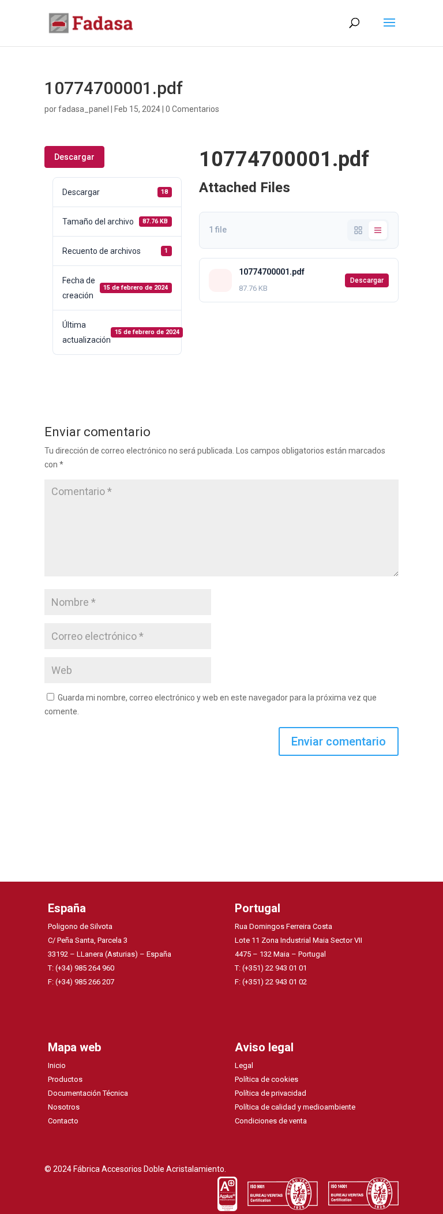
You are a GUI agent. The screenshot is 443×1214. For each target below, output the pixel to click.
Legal (244, 1065)
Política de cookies (266, 1079)
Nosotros (64, 1107)
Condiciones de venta (271, 1120)
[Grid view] (358, 230)
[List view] (378, 230)
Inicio (57, 1065)
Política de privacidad (270, 1093)
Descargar (74, 157)
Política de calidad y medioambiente (295, 1107)
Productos (65, 1079)
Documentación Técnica (88, 1093)
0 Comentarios (192, 109)
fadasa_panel (83, 109)
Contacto (63, 1120)
